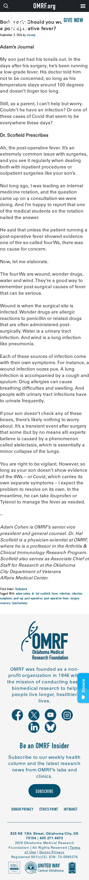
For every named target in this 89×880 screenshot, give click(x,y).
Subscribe (44, 792)
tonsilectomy (20, 603)
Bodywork (21, 589)
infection (65, 594)
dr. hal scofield (41, 594)
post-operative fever (56, 598)
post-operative (33, 598)
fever (55, 594)
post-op (18, 598)
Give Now (73, 21)
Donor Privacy (22, 810)
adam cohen (23, 594)
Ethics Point (48, 810)
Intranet (70, 810)
